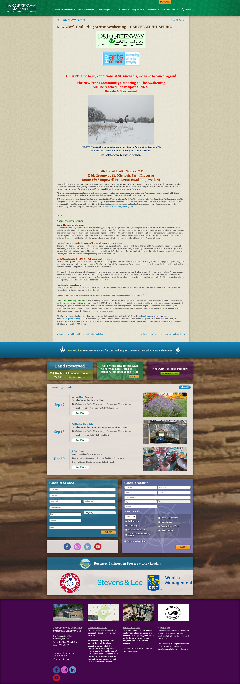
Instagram (159, 316)
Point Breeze (166, 522)
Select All (131, 517)
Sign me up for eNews (136, 541)
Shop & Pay (137, 10)
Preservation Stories (63, 10)
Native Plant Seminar (83, 397)
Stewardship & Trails (170, 526)
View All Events (178, 20)
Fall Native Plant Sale (82, 424)
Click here (127, 648)
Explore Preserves (86, 10)
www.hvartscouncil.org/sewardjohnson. (119, 206)
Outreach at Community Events (139, 535)
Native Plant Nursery (137, 530)
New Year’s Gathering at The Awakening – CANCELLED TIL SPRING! (115, 27)
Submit (108, 532)
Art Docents (133, 521)
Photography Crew (169, 518)
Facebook (145, 316)
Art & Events (121, 10)
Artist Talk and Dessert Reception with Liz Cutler (163, 334)
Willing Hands (167, 531)
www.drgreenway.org (70, 319)
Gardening (133, 525)
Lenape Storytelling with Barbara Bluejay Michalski (80, 334)
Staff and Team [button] (169, 10)
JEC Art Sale (78, 451)
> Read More (80, 413)
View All (185, 387)
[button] (58, 582)
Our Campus (104, 10)
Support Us (152, 10)
